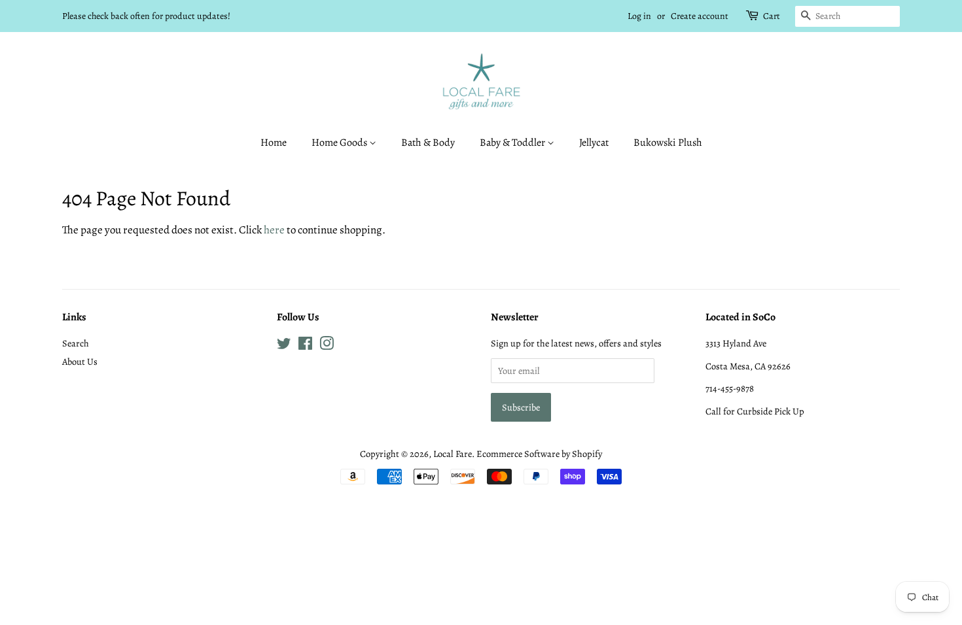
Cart (771, 16)
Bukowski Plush (667, 142)
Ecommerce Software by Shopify (539, 453)
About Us (80, 361)
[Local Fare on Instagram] (326, 345)
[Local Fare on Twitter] (284, 345)
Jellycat (594, 142)
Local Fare (452, 453)
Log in (639, 16)
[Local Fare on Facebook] (305, 345)
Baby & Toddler (513, 142)
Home (273, 142)
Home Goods (340, 142)
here (274, 229)
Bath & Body (428, 142)
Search (75, 343)
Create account (699, 16)
